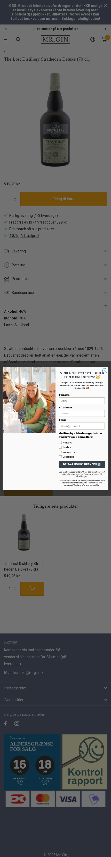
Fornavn (64, 394)
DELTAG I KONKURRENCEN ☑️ (82, 464)
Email (62, 420)
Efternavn (65, 407)
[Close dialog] (104, 370)
